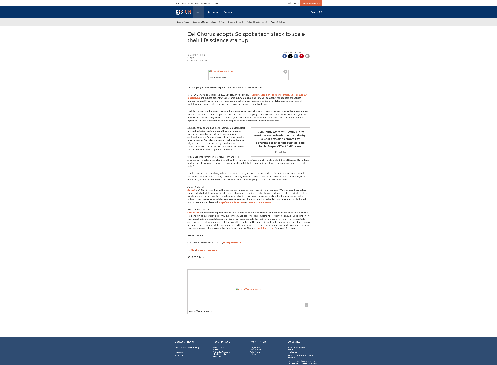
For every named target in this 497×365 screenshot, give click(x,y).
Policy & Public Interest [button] (257, 22)
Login (289, 3)
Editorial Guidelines (220, 354)
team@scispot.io (232, 243)
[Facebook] (179, 355)
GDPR (296, 3)
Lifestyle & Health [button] (235, 22)
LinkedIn (201, 250)
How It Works (193, 3)
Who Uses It (205, 3)
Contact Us (179, 352)
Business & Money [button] (200, 22)
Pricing (215, 3)
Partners (216, 350)
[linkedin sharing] (296, 56)
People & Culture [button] (278, 22)
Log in (290, 350)
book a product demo (259, 202)
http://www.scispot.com (232, 202)
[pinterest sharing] (301, 56)
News (198, 12)
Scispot (191, 190)
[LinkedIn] (182, 355)
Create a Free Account (311, 3)
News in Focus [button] (182, 22)
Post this (282, 152)
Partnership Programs (221, 352)
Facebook (211, 250)
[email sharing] (307, 56)
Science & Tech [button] (218, 22)
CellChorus (193, 213)
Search (314, 12)
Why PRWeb (181, 3)
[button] (248, 71)
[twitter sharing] (290, 56)
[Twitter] (176, 355)
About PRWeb (218, 348)
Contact (228, 12)
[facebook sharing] (284, 56)
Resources (212, 12)
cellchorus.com (266, 228)
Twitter (191, 250)
